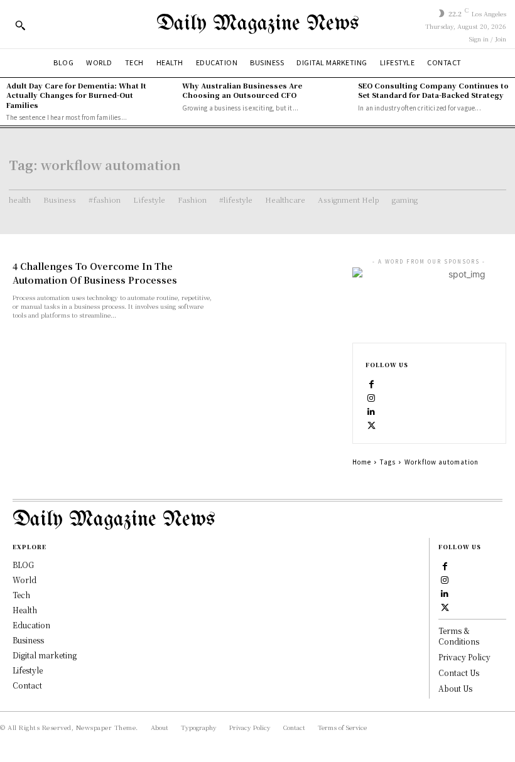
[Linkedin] (372, 410)
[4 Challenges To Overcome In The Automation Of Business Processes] (285, 288)
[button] (20, 25)
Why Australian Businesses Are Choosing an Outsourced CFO (242, 90)
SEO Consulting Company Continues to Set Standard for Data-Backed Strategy (433, 90)
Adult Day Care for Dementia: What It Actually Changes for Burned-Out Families (76, 95)
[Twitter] (372, 424)
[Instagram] (372, 396)
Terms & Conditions (458, 636)
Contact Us (458, 672)
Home (361, 461)
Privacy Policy (464, 657)
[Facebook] (372, 383)
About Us (455, 688)
